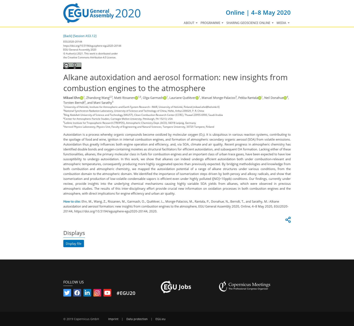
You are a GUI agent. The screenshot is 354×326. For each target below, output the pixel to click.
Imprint (113, 319)
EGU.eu (160, 319)
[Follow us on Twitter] (67, 294)
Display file (73, 243)
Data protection (137, 319)
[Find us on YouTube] (107, 294)
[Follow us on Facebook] (77, 294)
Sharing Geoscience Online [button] (248, 23)
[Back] (67, 36)
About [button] (189, 23)
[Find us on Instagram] (97, 294)
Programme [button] (211, 23)
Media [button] (282, 23)
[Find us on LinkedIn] (87, 294)
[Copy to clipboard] (287, 221)
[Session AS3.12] (84, 36)
